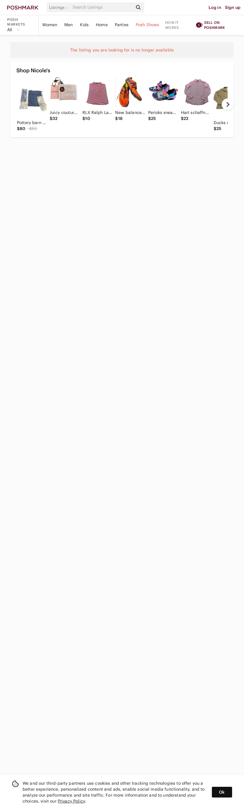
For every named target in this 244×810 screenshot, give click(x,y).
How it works (172, 25)
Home (102, 24)
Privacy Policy (71, 801)
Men (68, 24)
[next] (228, 104)
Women (49, 24)
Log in (215, 7)
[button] (60, 7)
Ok (222, 792)
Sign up (232, 7)
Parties (122, 24)
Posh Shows (147, 24)
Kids (84, 24)
